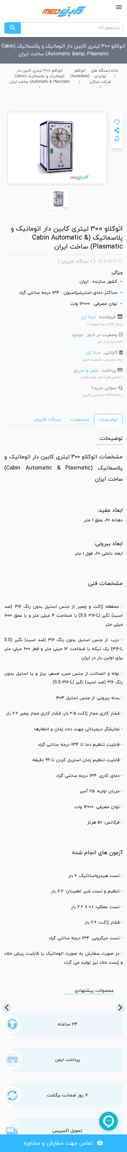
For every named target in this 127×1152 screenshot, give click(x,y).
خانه (114, 70)
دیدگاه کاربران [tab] (47, 419)
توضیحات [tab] (108, 419)
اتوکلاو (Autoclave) (79, 73)
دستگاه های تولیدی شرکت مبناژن (100, 76)
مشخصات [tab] (79, 419)
